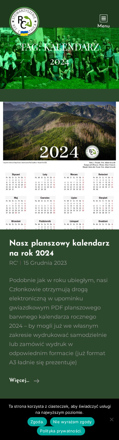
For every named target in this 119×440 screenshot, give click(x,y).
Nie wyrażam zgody (72, 421)
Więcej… (24, 381)
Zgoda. (37, 421)
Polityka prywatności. (61, 430)
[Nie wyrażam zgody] (111, 419)
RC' (13, 263)
